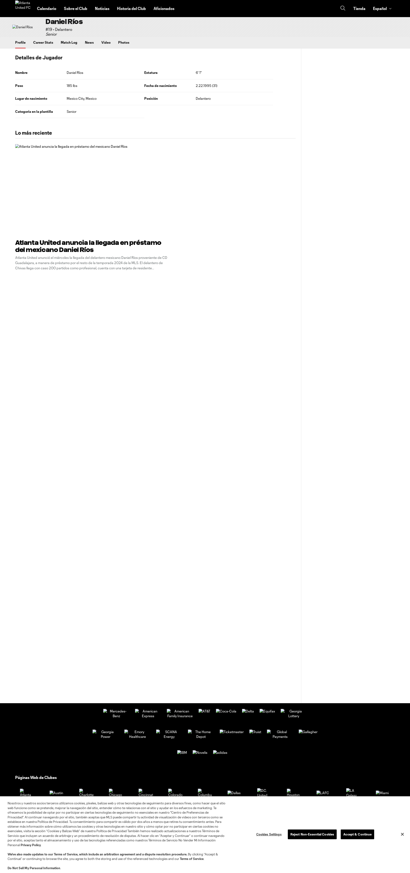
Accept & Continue (357, 834)
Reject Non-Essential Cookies (312, 834)
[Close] (402, 834)
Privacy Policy (31, 845)
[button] (382, 8)
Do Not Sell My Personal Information (34, 868)
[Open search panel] (343, 8)
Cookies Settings (269, 834)
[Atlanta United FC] (23, 8)
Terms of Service (66, 854)
